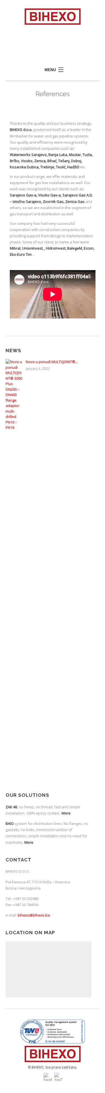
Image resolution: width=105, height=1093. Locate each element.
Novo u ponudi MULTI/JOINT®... (52, 361)
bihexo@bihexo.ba (34, 915)
